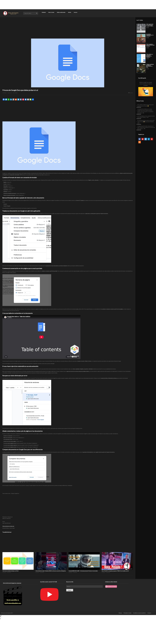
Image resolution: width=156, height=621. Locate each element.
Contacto (149, 612)
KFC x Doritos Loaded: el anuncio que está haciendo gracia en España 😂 (145, 105)
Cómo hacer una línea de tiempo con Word (10, 570)
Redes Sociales (51, 12)
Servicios (76, 12)
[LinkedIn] (148, 139)
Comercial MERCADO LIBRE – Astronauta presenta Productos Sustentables (83, 570)
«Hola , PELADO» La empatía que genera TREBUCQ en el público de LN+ (115, 570)
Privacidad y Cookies (127, 612)
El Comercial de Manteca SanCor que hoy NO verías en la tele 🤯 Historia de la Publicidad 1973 (145, 121)
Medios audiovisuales (61, 12)
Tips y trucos (10, 92)
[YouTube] (142, 139)
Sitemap (120, 612)
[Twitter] (145, 139)
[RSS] (139, 142)
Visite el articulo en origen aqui (8, 526)
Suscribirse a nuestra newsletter (139, 612)
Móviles (69, 12)
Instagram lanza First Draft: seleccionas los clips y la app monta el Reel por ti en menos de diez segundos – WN (146, 127)
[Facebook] (139, 139)
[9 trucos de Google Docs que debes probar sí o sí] (18, 552)
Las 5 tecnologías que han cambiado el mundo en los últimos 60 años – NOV (146, 117)
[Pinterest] (152, 139)
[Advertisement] (78, 4)
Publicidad (44, 12)
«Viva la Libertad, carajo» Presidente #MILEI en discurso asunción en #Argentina (50, 570)
